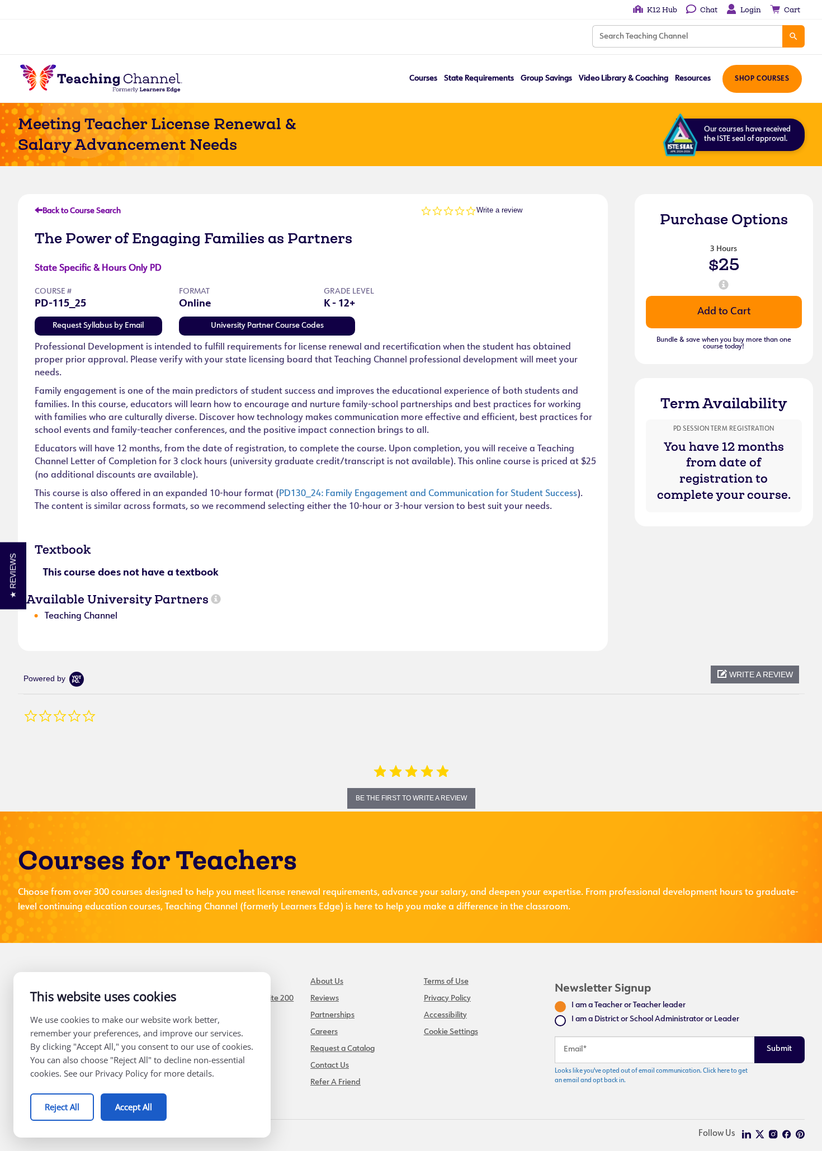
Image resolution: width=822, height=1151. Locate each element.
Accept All (133, 1106)
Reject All (62, 1106)
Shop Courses (762, 79)
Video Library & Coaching (623, 78)
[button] (755, 674)
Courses (423, 78)
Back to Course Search (81, 211)
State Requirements (479, 78)
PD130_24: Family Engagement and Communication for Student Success (428, 493)
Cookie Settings (451, 1032)
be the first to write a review (411, 798)
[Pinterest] (800, 1134)
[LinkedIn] (746, 1134)
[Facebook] (786, 1134)
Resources (693, 78)
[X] (759, 1134)
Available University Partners (117, 599)
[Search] (793, 36)
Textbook (63, 549)
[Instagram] (773, 1134)
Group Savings (546, 78)
